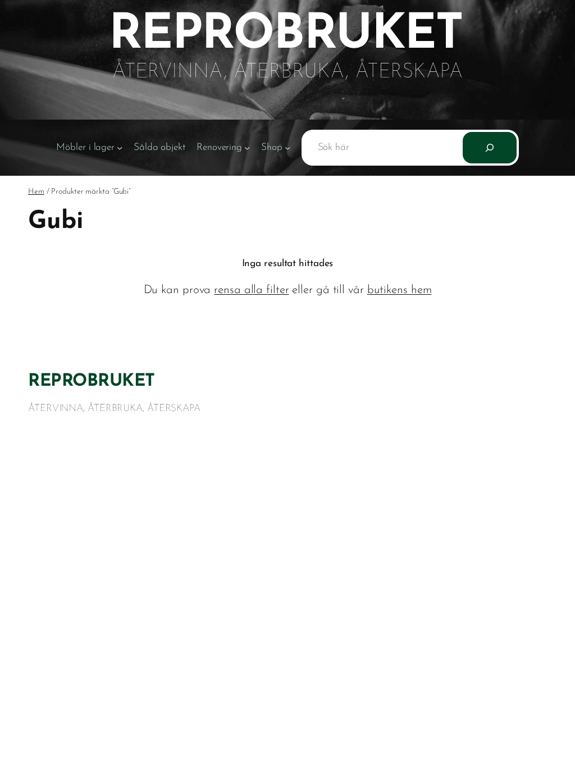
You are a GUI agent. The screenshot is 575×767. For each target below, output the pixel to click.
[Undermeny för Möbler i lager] (119, 147)
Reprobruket (91, 381)
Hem (36, 192)
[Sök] (490, 147)
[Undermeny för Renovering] (247, 147)
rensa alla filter (251, 290)
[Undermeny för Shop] (287, 147)
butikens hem (399, 290)
